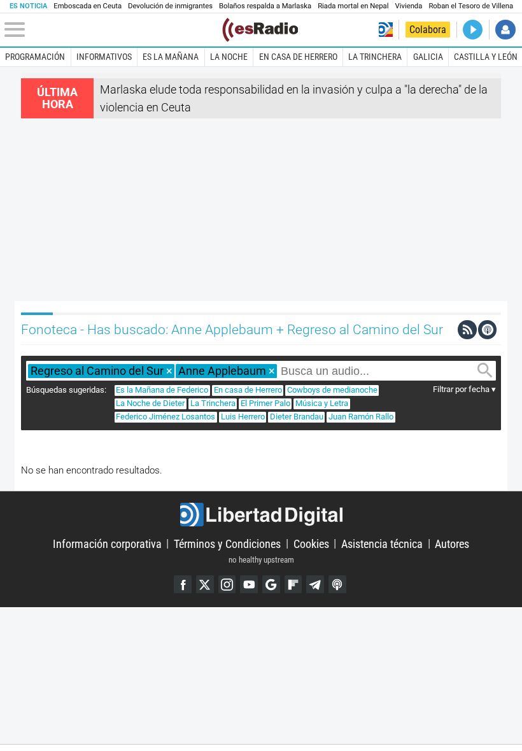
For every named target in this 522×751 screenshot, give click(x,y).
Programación (35, 57)
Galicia (428, 57)
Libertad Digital (261, 514)
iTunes (337, 584)
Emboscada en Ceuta (87, 6)
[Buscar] (485, 370)
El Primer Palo (265, 403)
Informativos (104, 57)
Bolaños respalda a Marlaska (265, 6)
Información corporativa (107, 543)
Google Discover (271, 584)
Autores (452, 543)
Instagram (227, 584)
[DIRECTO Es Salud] (473, 29)
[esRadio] (260, 30)
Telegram (315, 584)
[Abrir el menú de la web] (112, 30)
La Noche (229, 57)
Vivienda (408, 6)
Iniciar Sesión (505, 29)
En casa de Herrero (298, 57)
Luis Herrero (243, 416)
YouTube (249, 584)
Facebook (183, 584)
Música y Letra (321, 403)
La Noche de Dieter (150, 403)
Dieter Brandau (296, 416)
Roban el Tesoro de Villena (470, 6)
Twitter (205, 584)
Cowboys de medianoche (332, 390)
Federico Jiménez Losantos (165, 416)
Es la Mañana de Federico (162, 390)
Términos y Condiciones (227, 543)
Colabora (427, 30)
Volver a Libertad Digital (386, 29)
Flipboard (293, 584)
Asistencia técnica (382, 543)
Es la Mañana (171, 57)
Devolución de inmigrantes (170, 6)
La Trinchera (375, 57)
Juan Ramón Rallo (360, 416)
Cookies (311, 543)
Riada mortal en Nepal (353, 6)
